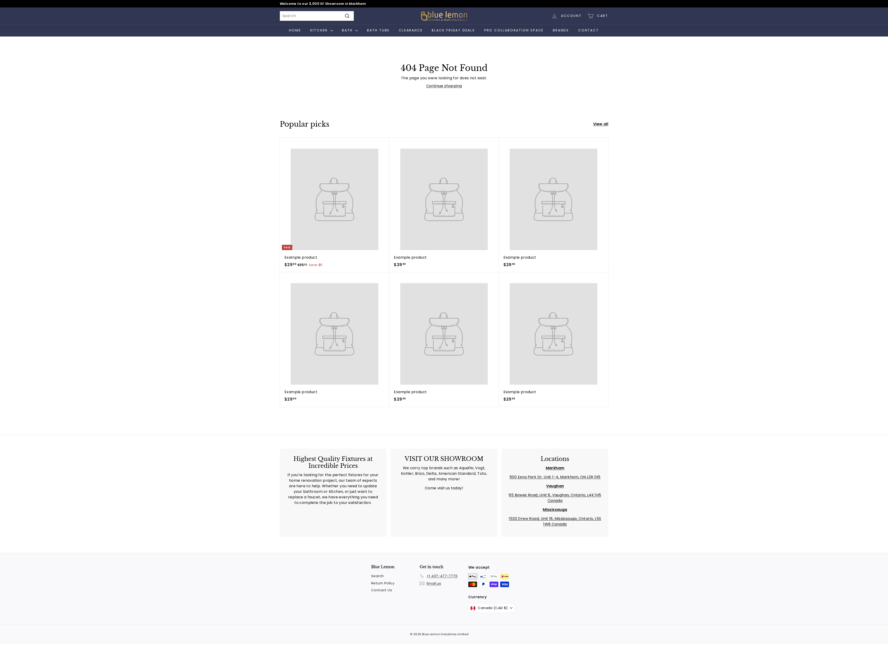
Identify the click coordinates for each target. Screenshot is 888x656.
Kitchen (319, 30)
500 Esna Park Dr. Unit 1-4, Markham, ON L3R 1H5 (555, 477)
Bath (348, 30)
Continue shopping (444, 86)
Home (295, 30)
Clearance (410, 30)
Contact (588, 30)
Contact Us (381, 590)
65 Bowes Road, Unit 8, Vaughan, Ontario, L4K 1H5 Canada (555, 497)
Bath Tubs (378, 30)
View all (600, 124)
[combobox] (317, 16)
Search (377, 575)
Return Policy (382, 583)
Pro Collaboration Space (514, 30)
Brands (561, 30)
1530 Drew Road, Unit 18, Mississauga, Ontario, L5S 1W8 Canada (555, 521)
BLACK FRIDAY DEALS (453, 30)
